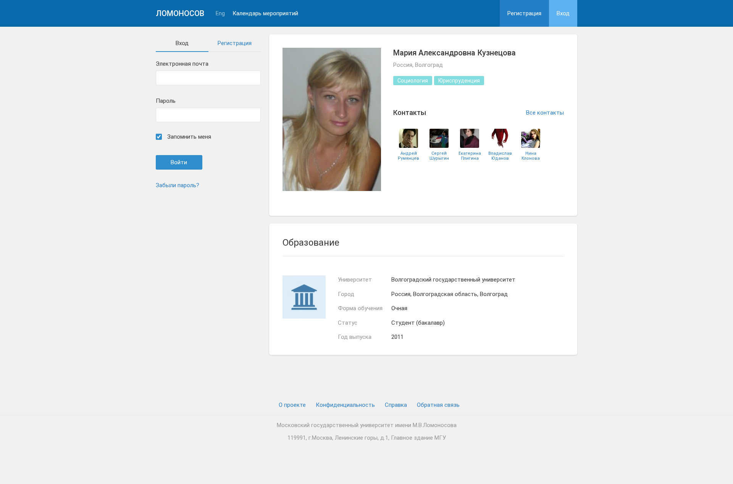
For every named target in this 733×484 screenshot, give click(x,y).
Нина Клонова (530, 156)
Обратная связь (438, 404)
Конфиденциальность (345, 404)
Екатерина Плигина (470, 156)
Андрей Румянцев (408, 156)
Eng (220, 13)
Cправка (396, 404)
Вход (563, 13)
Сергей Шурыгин (439, 156)
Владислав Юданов (500, 156)
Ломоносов (180, 13)
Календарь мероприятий (265, 13)
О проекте (292, 404)
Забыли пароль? (177, 185)
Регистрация (524, 13)
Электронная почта (182, 64)
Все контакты (545, 112)
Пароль (166, 101)
